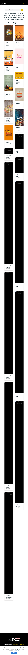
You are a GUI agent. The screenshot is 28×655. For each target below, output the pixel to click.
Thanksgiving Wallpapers (18, 128)
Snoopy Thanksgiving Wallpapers (8, 69)
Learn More (16, 650)
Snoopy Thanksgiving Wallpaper (18, 82)
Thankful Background (18, 505)
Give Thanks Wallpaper (18, 43)
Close (14, 652)
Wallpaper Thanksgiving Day (9, 142)
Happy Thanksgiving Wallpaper (8, 44)
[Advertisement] (14, 616)
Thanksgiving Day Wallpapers (9, 156)
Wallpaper (15, 644)
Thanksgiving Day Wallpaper (19, 175)
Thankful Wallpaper (7, 486)
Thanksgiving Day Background (9, 266)
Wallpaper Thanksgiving (18, 151)
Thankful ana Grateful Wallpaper (9, 596)
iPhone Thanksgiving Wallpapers (8, 94)
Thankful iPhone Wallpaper (18, 395)
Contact (22, 644)
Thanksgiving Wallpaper (18, 103)
